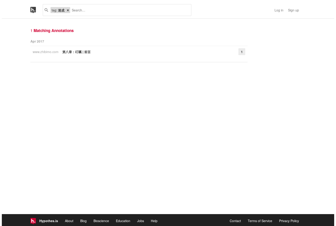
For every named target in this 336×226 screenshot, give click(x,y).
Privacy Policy (289, 220)
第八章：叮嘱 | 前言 (76, 51)
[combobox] (129, 10)
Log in (279, 10)
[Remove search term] (68, 10)
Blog (83, 220)
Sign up (293, 10)
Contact (235, 220)
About (69, 220)
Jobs (140, 220)
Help (154, 220)
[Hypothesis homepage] (36, 10)
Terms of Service (260, 220)
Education (123, 220)
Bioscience (101, 220)
